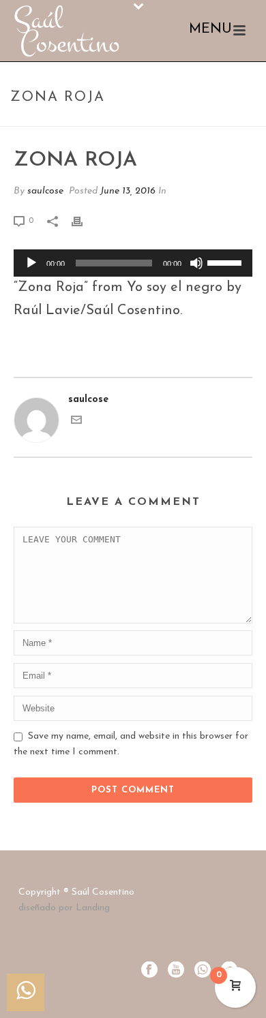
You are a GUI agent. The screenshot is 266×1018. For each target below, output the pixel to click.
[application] (133, 263)
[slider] (226, 261)
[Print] (84, 220)
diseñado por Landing (64, 908)
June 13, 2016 (128, 191)
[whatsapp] (202, 971)
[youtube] (176, 971)
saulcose (45, 191)
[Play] (31, 263)
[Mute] (196, 263)
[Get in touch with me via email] (76, 423)
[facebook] (149, 971)
